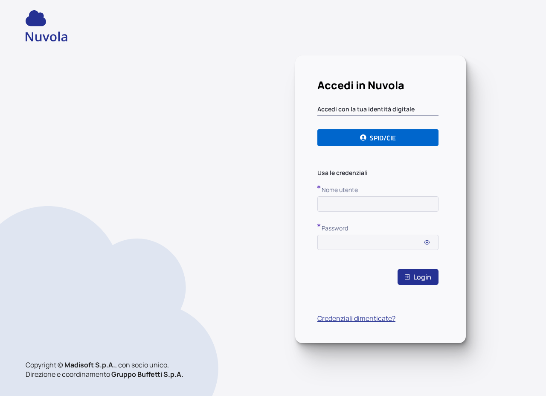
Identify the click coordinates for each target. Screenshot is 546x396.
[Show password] (427, 242)
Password (335, 228)
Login (422, 277)
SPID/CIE (383, 138)
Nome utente (340, 190)
